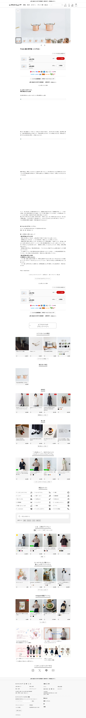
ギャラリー (60, 688)
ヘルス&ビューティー (58, 502)
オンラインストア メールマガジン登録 (23, 696)
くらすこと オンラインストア (35, 274)
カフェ (45, 686)
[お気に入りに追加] (18, 11)
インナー (19, 495)
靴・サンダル (20, 499)
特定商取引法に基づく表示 (34, 707)
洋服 (55, 492)
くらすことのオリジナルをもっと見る (42, 481)
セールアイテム (39, 492)
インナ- (34, 520)
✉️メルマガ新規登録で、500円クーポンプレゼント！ (43, 1)
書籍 (37, 505)
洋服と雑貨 (60, 686)
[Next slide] (69, 343)
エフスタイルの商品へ (42, 358)
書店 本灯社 (46, 688)
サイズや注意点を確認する (59, 53)
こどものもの (20, 508)
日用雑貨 (19, 502)
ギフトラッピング (33, 688)
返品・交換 (18, 688)
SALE (25, 520)
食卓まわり (56, 499)
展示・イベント (47, 701)
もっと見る (42, 622)
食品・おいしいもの (21, 505)
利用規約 (31, 705)
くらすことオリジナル (22, 492)
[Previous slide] (16, 343)
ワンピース (29, 520)
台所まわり (45, 274)
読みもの (45, 698)
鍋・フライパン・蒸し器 (54, 274)
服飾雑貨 (56, 495)
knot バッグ (38, 520)
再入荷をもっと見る (42, 446)
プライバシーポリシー (20, 705)
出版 (44, 706)
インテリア (38, 502)
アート (55, 505)
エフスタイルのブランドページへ (43, 278)
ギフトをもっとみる (42, 589)
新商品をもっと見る (42, 415)
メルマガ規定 (18, 707)
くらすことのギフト (40, 508)
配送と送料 (32, 686)
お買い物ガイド (18, 686)
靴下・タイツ (39, 495)
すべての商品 (57, 508)
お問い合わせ (18, 710)
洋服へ (42, 556)
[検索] (62, 5)
